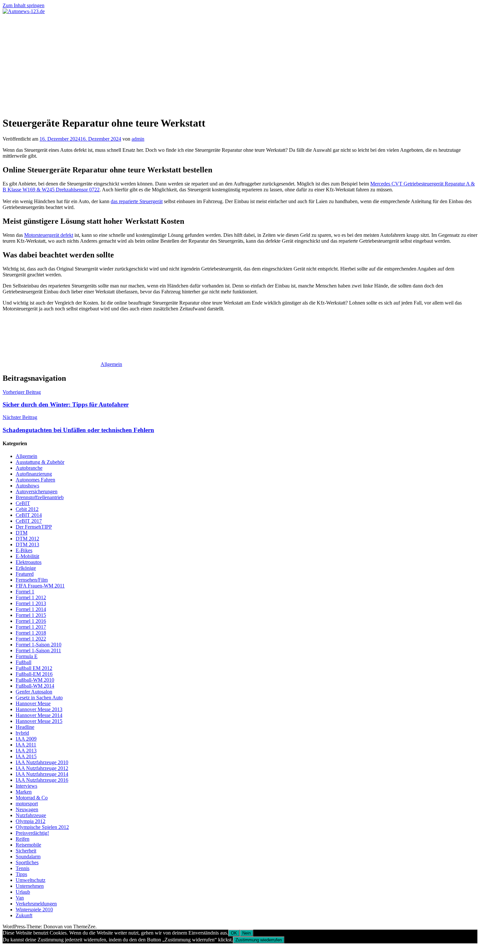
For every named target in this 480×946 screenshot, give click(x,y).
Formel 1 (25, 591)
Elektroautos (28, 562)
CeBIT (23, 503)
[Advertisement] (240, 63)
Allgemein (111, 364)
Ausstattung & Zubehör (40, 462)
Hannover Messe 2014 (39, 715)
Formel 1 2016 (31, 621)
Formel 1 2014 (31, 609)
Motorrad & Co (32, 797)
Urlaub (23, 892)
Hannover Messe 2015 (39, 721)
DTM (21, 532)
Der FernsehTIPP (34, 527)
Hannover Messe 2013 (39, 709)
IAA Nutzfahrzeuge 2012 (42, 768)
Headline (25, 727)
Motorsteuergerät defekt (48, 235)
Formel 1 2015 (31, 615)
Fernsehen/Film (32, 580)
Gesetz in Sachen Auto (39, 697)
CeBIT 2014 (29, 515)
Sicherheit (26, 850)
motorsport (27, 803)
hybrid (22, 733)
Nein (246, 933)
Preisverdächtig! (32, 833)
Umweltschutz (30, 880)
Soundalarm (28, 856)
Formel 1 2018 (31, 633)
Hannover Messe (33, 703)
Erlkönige (26, 568)
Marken (24, 792)
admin (138, 139)
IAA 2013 (26, 750)
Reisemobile (28, 845)
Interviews (26, 786)
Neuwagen (27, 809)
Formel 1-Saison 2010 (38, 644)
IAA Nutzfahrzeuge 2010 (42, 762)
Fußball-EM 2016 (34, 674)
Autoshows (27, 485)
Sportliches (27, 862)
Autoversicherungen (36, 491)
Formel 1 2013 (31, 603)
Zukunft (24, 915)
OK (234, 933)
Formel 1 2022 (31, 638)
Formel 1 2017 (31, 627)
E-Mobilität (27, 556)
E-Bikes (24, 550)
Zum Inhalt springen (23, 5)
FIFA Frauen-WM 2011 (40, 585)
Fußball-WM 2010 (35, 680)
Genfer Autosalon (34, 691)
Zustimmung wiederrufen (258, 939)
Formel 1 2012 (31, 597)
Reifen (22, 839)
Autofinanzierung (34, 474)
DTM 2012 (27, 538)
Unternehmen (30, 886)
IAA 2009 (26, 739)
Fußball (23, 662)
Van (20, 898)
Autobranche (29, 468)
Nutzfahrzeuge (31, 815)
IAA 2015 (26, 756)
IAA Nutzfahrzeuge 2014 (42, 774)
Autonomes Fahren (35, 479)
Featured (25, 574)
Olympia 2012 (30, 821)
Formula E (27, 656)
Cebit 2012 (27, 509)
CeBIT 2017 (29, 521)
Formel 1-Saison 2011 (38, 650)
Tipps (21, 874)
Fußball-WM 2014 (35, 686)
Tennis (22, 868)
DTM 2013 (27, 544)
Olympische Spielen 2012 (42, 827)
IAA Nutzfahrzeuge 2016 (42, 780)
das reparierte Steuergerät (137, 201)
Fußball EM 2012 (34, 668)
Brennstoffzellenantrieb (40, 497)
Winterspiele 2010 (34, 909)
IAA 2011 (26, 744)
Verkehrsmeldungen (36, 903)
